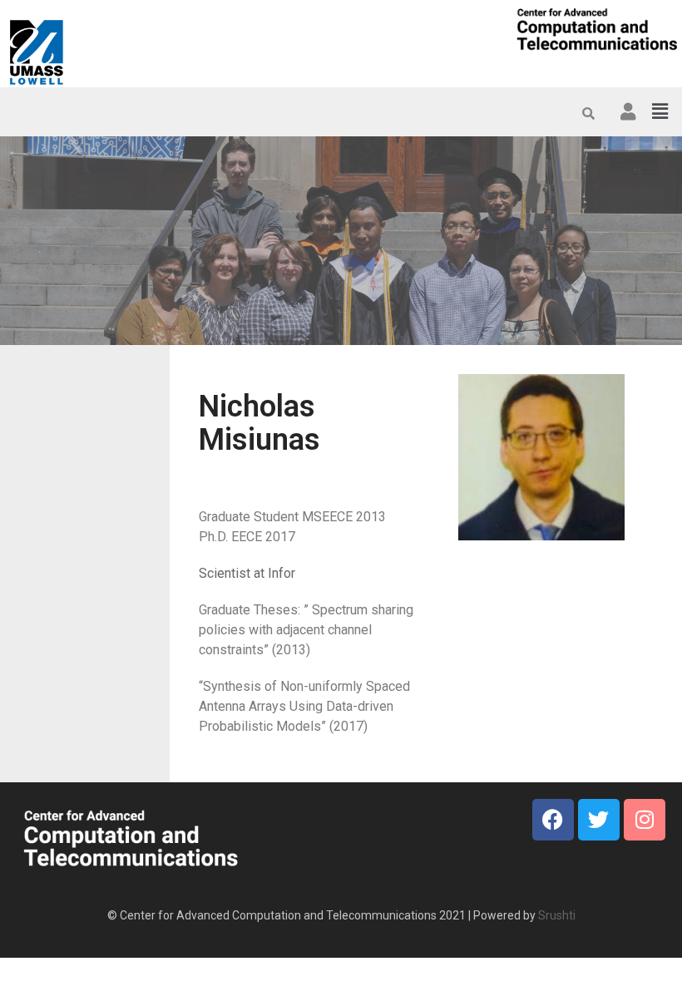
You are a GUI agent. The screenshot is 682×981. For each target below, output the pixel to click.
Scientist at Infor (247, 573)
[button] (660, 111)
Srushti (557, 915)
